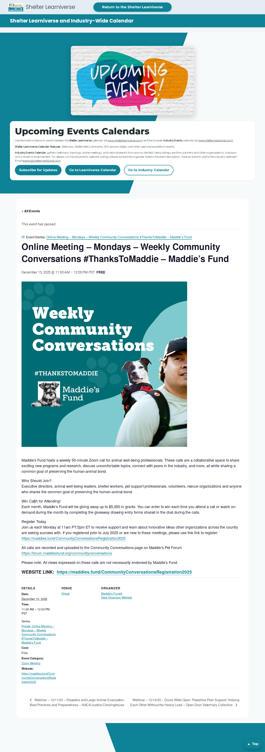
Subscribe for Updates (38, 170)
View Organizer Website (116, 597)
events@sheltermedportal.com (41, 160)
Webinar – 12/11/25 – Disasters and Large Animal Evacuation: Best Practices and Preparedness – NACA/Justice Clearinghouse (77, 702)
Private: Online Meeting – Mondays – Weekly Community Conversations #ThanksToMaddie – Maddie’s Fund (39, 634)
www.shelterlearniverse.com (124, 140)
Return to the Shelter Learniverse (132, 7)
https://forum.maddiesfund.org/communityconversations (67, 553)
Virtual (65, 593)
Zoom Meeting (31, 663)
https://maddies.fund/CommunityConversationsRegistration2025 (74, 538)
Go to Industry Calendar (148, 170)
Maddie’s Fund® (111, 593)
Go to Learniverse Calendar (92, 170)
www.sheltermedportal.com (215, 140)
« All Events (31, 211)
